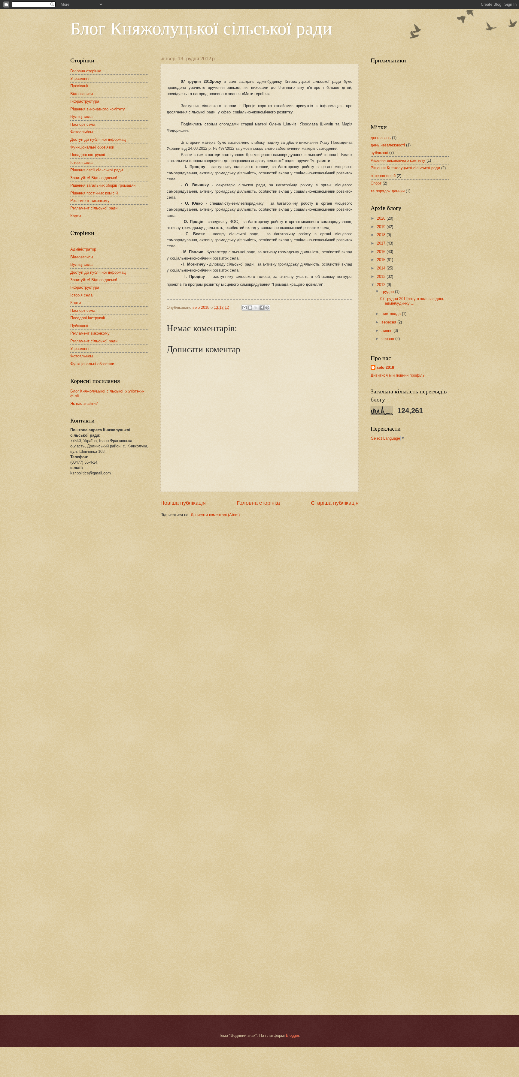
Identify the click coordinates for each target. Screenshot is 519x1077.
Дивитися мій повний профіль (398, 375)
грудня (388, 291)
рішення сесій (383, 175)
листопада (391, 313)
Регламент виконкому (90, 200)
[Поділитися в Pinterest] (267, 308)
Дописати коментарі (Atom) (215, 515)
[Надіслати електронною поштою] (244, 308)
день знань (381, 137)
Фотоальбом (81, 132)
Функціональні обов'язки (92, 147)
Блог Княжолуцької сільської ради (201, 28)
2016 (382, 251)
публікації (379, 152)
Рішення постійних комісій (94, 193)
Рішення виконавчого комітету (97, 109)
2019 (382, 226)
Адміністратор (83, 249)
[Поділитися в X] (256, 308)
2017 (382, 243)
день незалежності (388, 145)
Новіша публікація (183, 503)
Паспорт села (82, 124)
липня (387, 330)
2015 (382, 259)
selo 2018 (385, 367)
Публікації (79, 86)
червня (388, 338)
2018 (382, 235)
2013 (382, 276)
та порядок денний (388, 191)
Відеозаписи (81, 94)
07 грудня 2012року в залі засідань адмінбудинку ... (412, 300)
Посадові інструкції (87, 154)
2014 (382, 268)
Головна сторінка (258, 503)
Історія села (81, 162)
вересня (389, 322)
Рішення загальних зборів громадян (102, 185)
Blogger (292, 1035)
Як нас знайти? (84, 403)
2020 (382, 218)
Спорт (376, 183)
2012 (382, 284)
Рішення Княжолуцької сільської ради (405, 168)
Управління (80, 78)
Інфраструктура (84, 101)
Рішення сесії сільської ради (96, 170)
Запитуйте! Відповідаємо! (93, 178)
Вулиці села (81, 116)
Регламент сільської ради (93, 208)
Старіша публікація (335, 503)
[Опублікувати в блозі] (250, 308)
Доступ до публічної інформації (99, 139)
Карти (75, 216)
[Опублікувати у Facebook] (262, 308)
